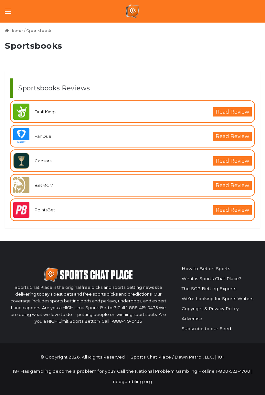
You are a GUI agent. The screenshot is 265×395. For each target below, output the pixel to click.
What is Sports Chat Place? (211, 278)
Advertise (192, 318)
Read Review (232, 112)
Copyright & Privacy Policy (210, 308)
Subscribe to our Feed (206, 328)
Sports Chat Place (151, 357)
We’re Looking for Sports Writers (217, 298)
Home (16, 30)
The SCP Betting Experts (209, 288)
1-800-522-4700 (233, 371)
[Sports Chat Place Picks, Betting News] (132, 11)
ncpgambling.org (132, 381)
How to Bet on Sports (206, 268)
